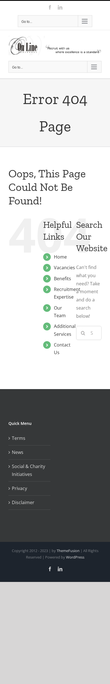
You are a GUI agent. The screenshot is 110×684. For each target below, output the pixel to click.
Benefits (62, 278)
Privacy (19, 488)
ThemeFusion (68, 550)
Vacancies (64, 267)
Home (60, 257)
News (17, 452)
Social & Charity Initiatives (28, 470)
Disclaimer (23, 502)
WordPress (75, 557)
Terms (18, 438)
